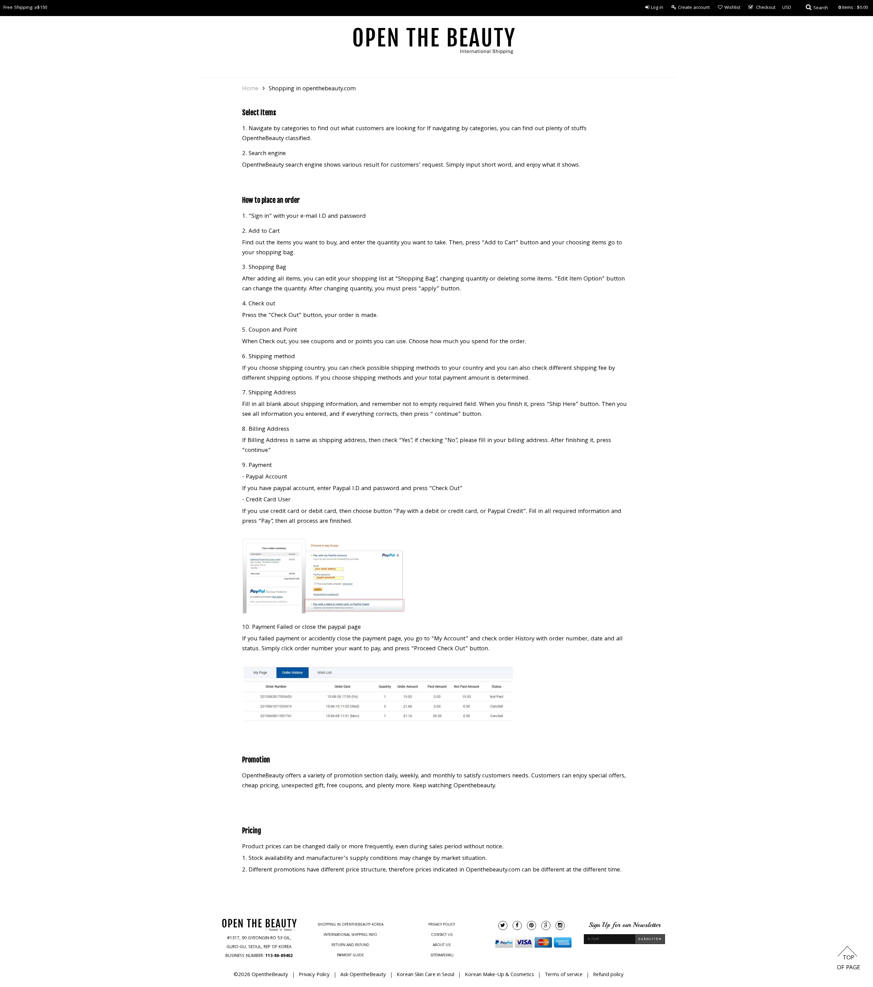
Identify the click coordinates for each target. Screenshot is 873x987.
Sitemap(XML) (441, 956)
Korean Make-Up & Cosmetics (499, 975)
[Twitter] (502, 925)
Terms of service (563, 975)
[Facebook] (517, 925)
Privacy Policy (441, 925)
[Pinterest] (531, 925)
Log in (657, 8)
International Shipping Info (350, 935)
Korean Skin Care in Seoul (425, 975)
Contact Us (442, 935)
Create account (694, 8)
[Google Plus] (545, 925)
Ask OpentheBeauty (363, 975)
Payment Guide (350, 956)
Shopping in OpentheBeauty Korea (350, 925)
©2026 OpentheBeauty (261, 975)
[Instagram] (560, 925)
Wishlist (732, 8)
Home (250, 89)
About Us (441, 945)
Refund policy (608, 975)
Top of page (848, 963)
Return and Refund (350, 945)
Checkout (765, 8)
